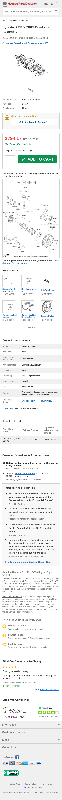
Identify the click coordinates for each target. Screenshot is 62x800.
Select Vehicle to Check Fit (33, 122)
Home (5, 21)
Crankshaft (15, 500)
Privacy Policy (46, 784)
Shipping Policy (28, 401)
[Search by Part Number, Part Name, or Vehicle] (56, 11)
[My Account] (52, 3)
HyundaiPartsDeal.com (12, 596)
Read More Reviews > (49, 689)
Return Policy (46, 401)
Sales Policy (15, 784)
